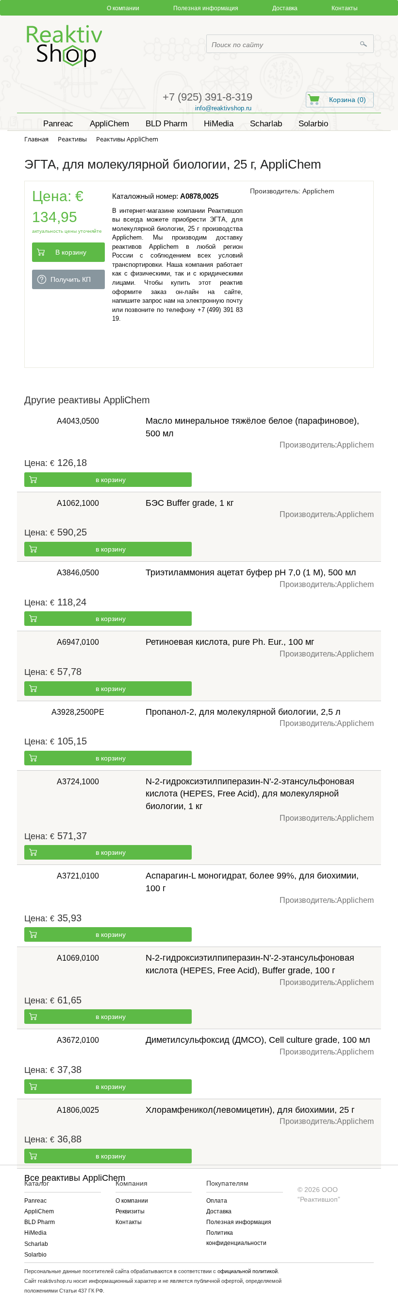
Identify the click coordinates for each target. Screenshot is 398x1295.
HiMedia (35, 1232)
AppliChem (39, 1211)
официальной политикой (247, 1271)
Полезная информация (205, 8)
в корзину (111, 479)
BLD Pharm (39, 1222)
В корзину (70, 252)
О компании (123, 8)
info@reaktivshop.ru (223, 108)
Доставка (285, 8)
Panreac (35, 1200)
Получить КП (70, 279)
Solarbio (35, 1254)
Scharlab (36, 1244)
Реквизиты (130, 1211)
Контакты (345, 8)
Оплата (216, 1200)
